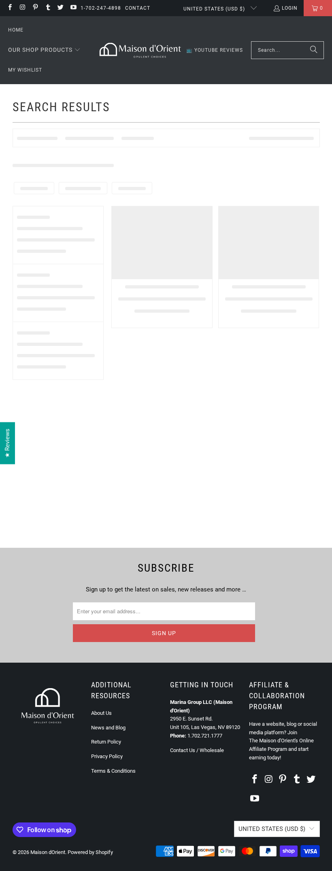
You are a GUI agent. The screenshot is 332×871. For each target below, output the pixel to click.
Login (290, 8)
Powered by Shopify (90, 852)
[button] (44, 50)
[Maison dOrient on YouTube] (72, 8)
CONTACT (137, 8)
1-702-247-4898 (101, 8)
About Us (101, 713)
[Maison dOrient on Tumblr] (47, 8)
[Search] (314, 50)
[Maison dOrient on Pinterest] (35, 8)
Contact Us (182, 750)
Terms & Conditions (113, 771)
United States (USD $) (215, 9)
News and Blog (108, 728)
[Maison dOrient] (140, 50)
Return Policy (106, 742)
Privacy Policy (107, 756)
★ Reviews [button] (7, 443)
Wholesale (212, 750)
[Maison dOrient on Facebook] (9, 8)
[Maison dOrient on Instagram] (22, 8)
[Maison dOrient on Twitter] (60, 8)
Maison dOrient (47, 852)
